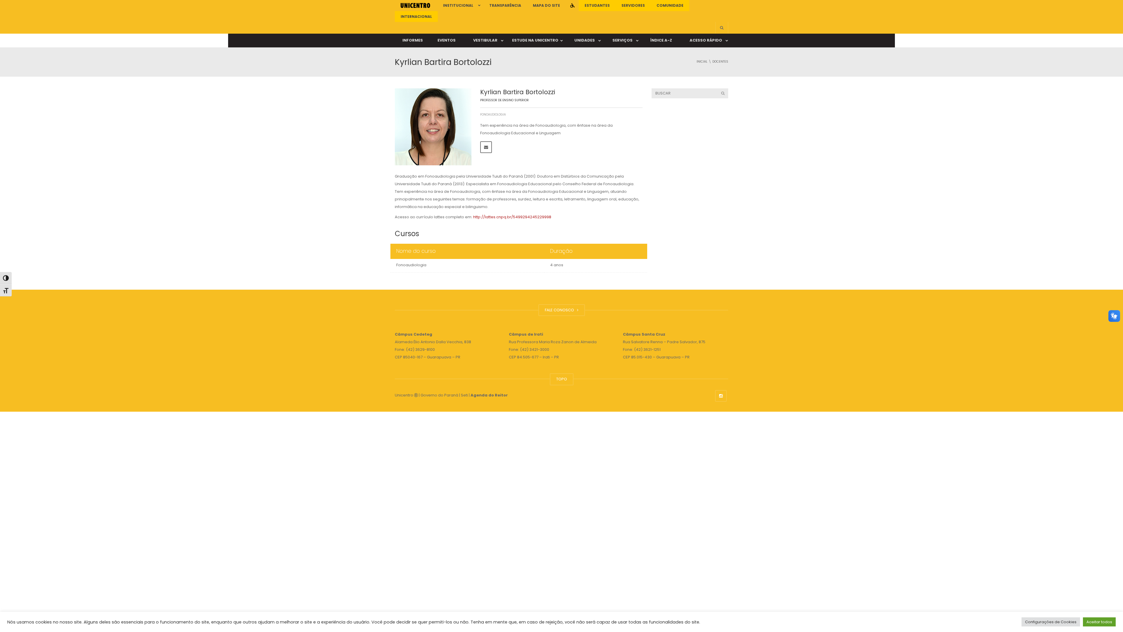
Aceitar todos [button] (1099, 622)
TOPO (561, 379)
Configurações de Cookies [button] (1051, 622)
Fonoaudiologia (493, 114)
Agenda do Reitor (489, 395)
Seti (464, 395)
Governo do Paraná (439, 395)
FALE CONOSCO (560, 310)
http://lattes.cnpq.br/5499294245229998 (512, 217)
